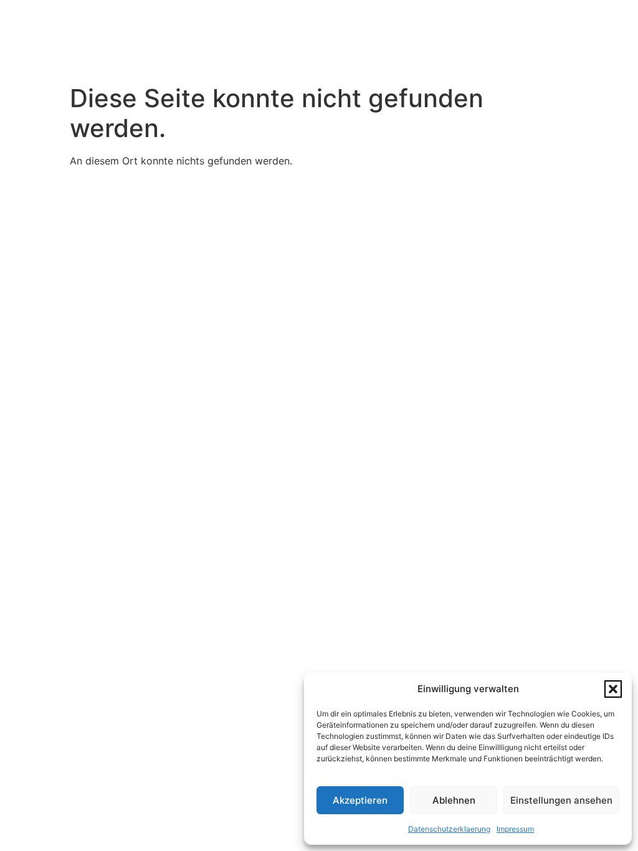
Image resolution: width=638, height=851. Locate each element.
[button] (613, 689)
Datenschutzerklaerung (449, 829)
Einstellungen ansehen (561, 800)
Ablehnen (453, 800)
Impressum (515, 829)
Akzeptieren (360, 800)
